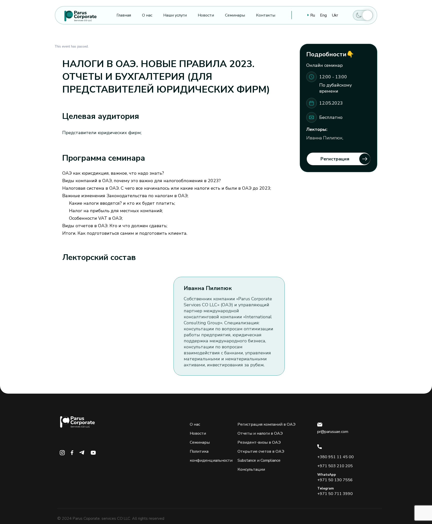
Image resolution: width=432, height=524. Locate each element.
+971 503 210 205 (335, 466)
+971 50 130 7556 (335, 480)
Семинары (200, 442)
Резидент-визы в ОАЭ (259, 442)
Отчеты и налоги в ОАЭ (260, 433)
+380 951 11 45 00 (335, 457)
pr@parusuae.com (332, 431)
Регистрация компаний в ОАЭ (267, 424)
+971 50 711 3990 (335, 493)
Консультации (251, 469)
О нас (195, 424)
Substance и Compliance (259, 460)
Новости (198, 433)
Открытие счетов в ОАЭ (261, 451)
